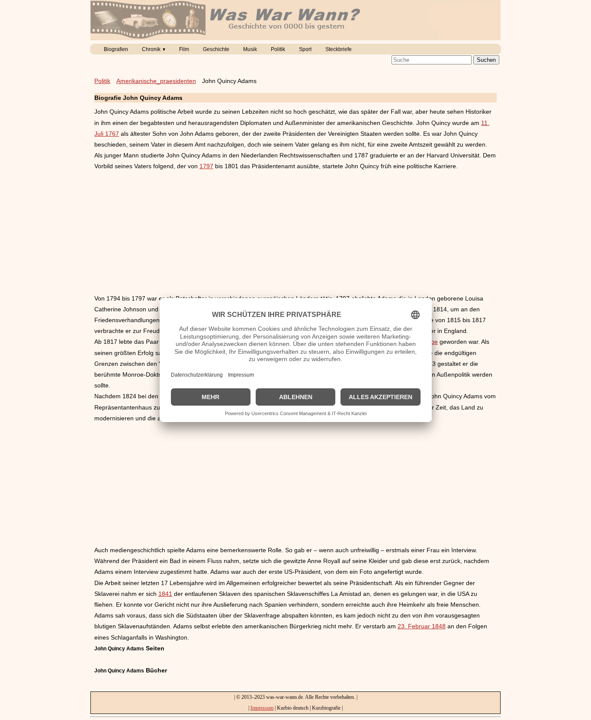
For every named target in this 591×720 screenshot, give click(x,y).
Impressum (262, 708)
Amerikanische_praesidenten (156, 80)
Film (184, 49)
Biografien (116, 49)
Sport (305, 49)
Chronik (151, 49)
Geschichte (216, 49)
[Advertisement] (295, 232)
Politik (278, 49)
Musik (250, 49)
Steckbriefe (338, 49)
